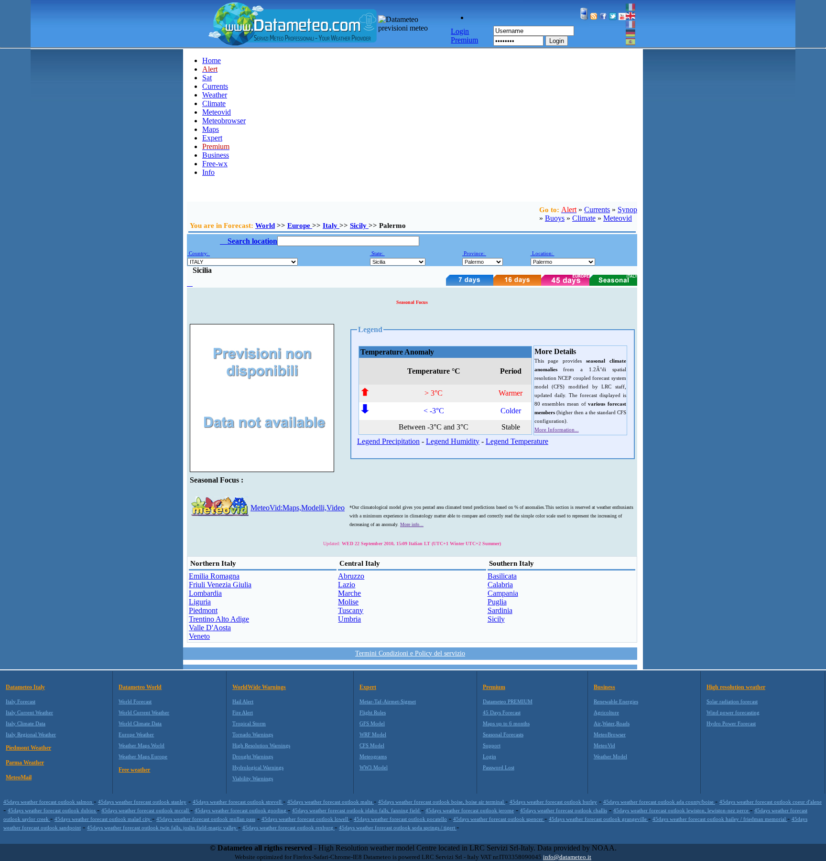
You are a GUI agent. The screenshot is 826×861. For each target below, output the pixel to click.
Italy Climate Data (25, 723)
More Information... (556, 429)
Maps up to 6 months (506, 723)
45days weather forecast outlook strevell (238, 802)
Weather (214, 95)
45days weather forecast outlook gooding (241, 810)
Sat (207, 78)
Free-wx (215, 164)
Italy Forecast (20, 701)
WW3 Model (373, 767)
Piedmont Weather (28, 747)
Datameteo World (140, 687)
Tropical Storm (249, 723)
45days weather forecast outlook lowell (305, 819)
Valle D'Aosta (210, 628)
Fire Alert (242, 712)
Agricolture (606, 712)
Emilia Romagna (214, 576)
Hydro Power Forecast (731, 723)
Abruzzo (351, 576)
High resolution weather (735, 687)
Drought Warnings (252, 756)
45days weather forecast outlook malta (330, 802)
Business (215, 155)
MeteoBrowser (610, 734)
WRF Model (372, 734)
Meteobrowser (224, 121)
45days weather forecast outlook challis (563, 810)
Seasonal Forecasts (503, 734)
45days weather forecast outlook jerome (469, 810)
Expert (212, 138)
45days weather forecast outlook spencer (498, 819)
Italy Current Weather (29, 712)
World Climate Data (140, 723)
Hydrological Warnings (257, 767)
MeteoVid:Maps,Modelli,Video (297, 508)
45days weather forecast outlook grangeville (598, 819)
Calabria (500, 585)
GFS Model (372, 723)
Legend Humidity (452, 441)
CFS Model (371, 745)
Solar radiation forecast (732, 701)
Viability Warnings (252, 778)
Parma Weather (25, 762)
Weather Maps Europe (143, 756)
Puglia (497, 602)
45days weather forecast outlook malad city (103, 819)
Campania (503, 593)
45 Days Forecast (502, 712)
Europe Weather (136, 734)
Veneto (199, 636)
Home (211, 60)
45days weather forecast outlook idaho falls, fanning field (356, 810)
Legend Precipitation (388, 441)
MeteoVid (604, 745)
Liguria (200, 602)
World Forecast (135, 701)
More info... (412, 524)
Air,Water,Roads (612, 723)
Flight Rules (372, 712)
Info (208, 172)
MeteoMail (19, 777)
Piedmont (203, 610)
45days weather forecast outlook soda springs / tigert (397, 827)
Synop (627, 209)
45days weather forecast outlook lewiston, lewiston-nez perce (681, 810)
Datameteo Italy (25, 687)
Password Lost (498, 767)
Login (556, 40)
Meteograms (373, 756)
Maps (210, 129)
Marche (349, 593)
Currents (215, 86)
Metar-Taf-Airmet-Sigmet (387, 701)
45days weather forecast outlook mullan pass (205, 819)
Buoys (555, 218)
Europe (299, 225)
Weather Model (610, 756)
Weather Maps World (141, 745)
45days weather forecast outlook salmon (48, 802)
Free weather (134, 769)
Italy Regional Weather (31, 734)
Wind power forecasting (733, 712)
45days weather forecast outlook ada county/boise (659, 802)
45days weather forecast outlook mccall (145, 810)
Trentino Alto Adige (219, 619)
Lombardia (205, 593)
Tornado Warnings (252, 734)
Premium (494, 687)
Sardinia (500, 610)
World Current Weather (144, 712)
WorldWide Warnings (259, 687)
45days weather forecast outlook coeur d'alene (770, 802)
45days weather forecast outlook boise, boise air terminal (441, 802)
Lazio (346, 585)
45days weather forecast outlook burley (553, 802)
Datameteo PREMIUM (508, 701)
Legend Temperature (517, 441)
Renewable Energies (616, 701)
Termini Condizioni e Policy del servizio (410, 653)
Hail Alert (242, 701)
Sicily (359, 225)
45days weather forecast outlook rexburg (288, 827)
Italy (331, 225)
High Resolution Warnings (261, 745)
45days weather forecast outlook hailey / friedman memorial (719, 819)
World (265, 225)
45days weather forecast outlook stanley (142, 802)
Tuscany (350, 610)
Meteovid (216, 112)
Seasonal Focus (412, 302)
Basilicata (502, 576)
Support (491, 745)
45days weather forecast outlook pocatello (400, 819)
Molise (348, 602)
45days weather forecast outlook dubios (52, 810)
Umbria (349, 619)
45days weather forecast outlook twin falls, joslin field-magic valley (162, 827)
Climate (214, 103)
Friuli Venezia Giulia (220, 585)
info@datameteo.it (567, 857)
